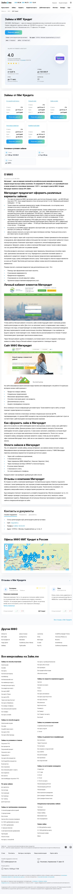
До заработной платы (12, 101)
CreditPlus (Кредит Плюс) (62, 634)
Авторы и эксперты (24, 853)
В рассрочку (5, 764)
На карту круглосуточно (44, 696)
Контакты (11, 853)
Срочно (39, 682)
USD (16, 2)
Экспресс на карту (42, 685)
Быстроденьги (5, 639)
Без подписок (5, 772)
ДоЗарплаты (23, 637)
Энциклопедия (63, 3)
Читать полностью (9, 605)
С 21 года (40, 772)
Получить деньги (13, 32)
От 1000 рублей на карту (44, 830)
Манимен (22, 639)
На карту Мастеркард (7, 735)
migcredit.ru (14, 523)
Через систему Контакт (8, 700)
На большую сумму (43, 833)
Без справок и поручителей (45, 749)
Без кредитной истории (44, 670)
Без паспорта (41, 740)
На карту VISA (5, 732)
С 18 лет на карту (42, 781)
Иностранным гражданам (45, 792)
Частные (40, 807)
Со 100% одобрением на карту (10, 822)
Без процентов (5, 746)
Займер (3, 645)
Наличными (4, 665)
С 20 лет (39, 775)
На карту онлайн (6, 714)
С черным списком (6, 828)
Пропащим (4, 833)
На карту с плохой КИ (7, 839)
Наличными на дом (7, 723)
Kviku (38, 637)
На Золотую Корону (7, 673)
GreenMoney (58, 642)
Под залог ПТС (5, 743)
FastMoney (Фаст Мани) (26, 642)
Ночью (39, 690)
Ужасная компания (11, 594)
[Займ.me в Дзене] (66, 847)
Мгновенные (41, 702)
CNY (30, 2)
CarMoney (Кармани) (61, 645)
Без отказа (4, 816)
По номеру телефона (7, 706)
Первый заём (32, 101)
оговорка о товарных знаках (39, 881)
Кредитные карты (31, 7)
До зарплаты (5, 787)
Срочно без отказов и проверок (10, 819)
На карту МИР (5, 691)
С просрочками (5, 813)
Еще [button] (69, 7)
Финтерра (40, 639)
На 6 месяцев (5, 793)
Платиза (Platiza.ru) (61, 637)
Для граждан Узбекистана (45, 795)
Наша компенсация (40, 853)
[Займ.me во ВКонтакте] (71, 847)
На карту (4, 671)
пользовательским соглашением (46, 877)
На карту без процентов (8, 758)
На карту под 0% (42, 728)
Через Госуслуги (42, 743)
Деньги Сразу (23, 634)
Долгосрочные (5, 801)
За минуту (40, 708)
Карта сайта (54, 853)
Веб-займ (4, 637)
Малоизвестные (42, 815)
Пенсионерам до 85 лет (44, 784)
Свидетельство (5, 882)
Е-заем (39, 642)
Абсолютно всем (42, 673)
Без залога (4, 775)
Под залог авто (5, 752)
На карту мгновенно (43, 693)
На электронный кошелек (8, 709)
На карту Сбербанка (7, 703)
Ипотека (55, 7)
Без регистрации (42, 754)
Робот (39, 688)
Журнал (54, 3)
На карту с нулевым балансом (46, 661)
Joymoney (40, 634)
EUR (23, 2)
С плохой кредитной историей (10, 810)
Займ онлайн (54, 101)
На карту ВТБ (5, 697)
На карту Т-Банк (6, 694)
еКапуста (4, 634)
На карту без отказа (43, 664)
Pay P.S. (39, 645)
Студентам (40, 769)
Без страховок (5, 767)
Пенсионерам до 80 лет (44, 786)
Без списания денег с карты (9, 770)
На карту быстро (42, 699)
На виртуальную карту (8, 685)
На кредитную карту (7, 688)
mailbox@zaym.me (10, 862)
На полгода (4, 790)
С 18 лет (39, 731)
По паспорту (41, 746)
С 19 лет (39, 778)
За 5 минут (40, 711)
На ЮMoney (4, 676)
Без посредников (42, 818)
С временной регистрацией (45, 725)
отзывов (23, 60)
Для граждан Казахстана (44, 798)
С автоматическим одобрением (10, 831)
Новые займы (41, 813)
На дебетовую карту (7, 729)
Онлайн (3, 668)
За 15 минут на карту (43, 714)
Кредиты (21, 7)
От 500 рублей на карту (44, 827)
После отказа (5, 836)
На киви (3, 726)
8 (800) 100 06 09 (19, 526)
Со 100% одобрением (7, 825)
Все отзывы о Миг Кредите (63, 620)
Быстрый (40, 717)
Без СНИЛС (40, 752)
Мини (39, 836)
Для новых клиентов (12, 125)
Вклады (62, 7)
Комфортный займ (33, 125)
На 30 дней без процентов (8, 761)
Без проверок (41, 667)
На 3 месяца (4, 796)
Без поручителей (42, 760)
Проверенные (41, 810)
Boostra (57, 639)
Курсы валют (5, 7)
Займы (14, 7)
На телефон (4, 711)
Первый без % (5, 755)
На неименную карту (7, 682)
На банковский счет (7, 679)
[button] (71, 3)
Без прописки (41, 757)
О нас (3, 853)
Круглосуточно (41, 705)
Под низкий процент (7, 749)
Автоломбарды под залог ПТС (10, 778)
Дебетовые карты (44, 7)
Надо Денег (4, 642)
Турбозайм (22, 645)
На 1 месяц (4, 799)
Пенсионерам (41, 789)
